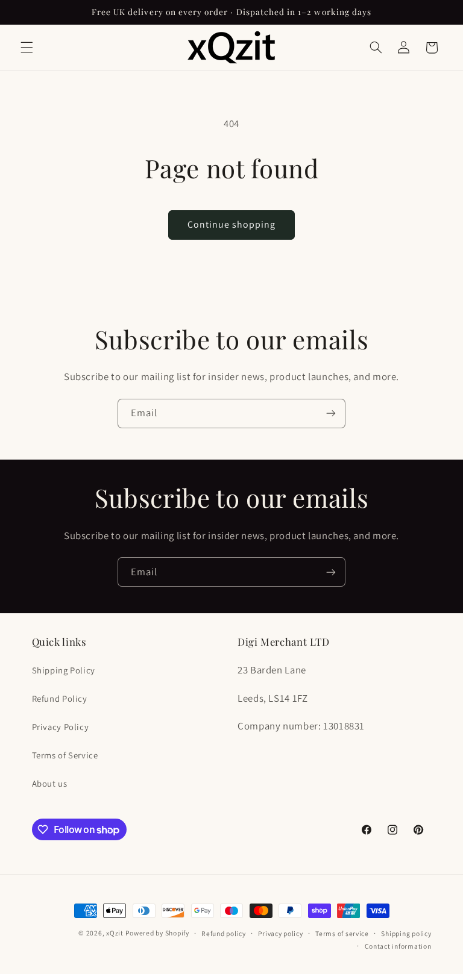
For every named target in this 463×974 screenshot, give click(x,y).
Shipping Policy (63, 670)
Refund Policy (59, 698)
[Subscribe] (331, 413)
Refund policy (223, 933)
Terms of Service (65, 755)
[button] (26, 47)
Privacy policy (280, 933)
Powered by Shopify (157, 932)
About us (50, 783)
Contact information (398, 946)
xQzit (115, 932)
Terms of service (342, 933)
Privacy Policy (60, 726)
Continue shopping (231, 224)
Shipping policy (406, 933)
